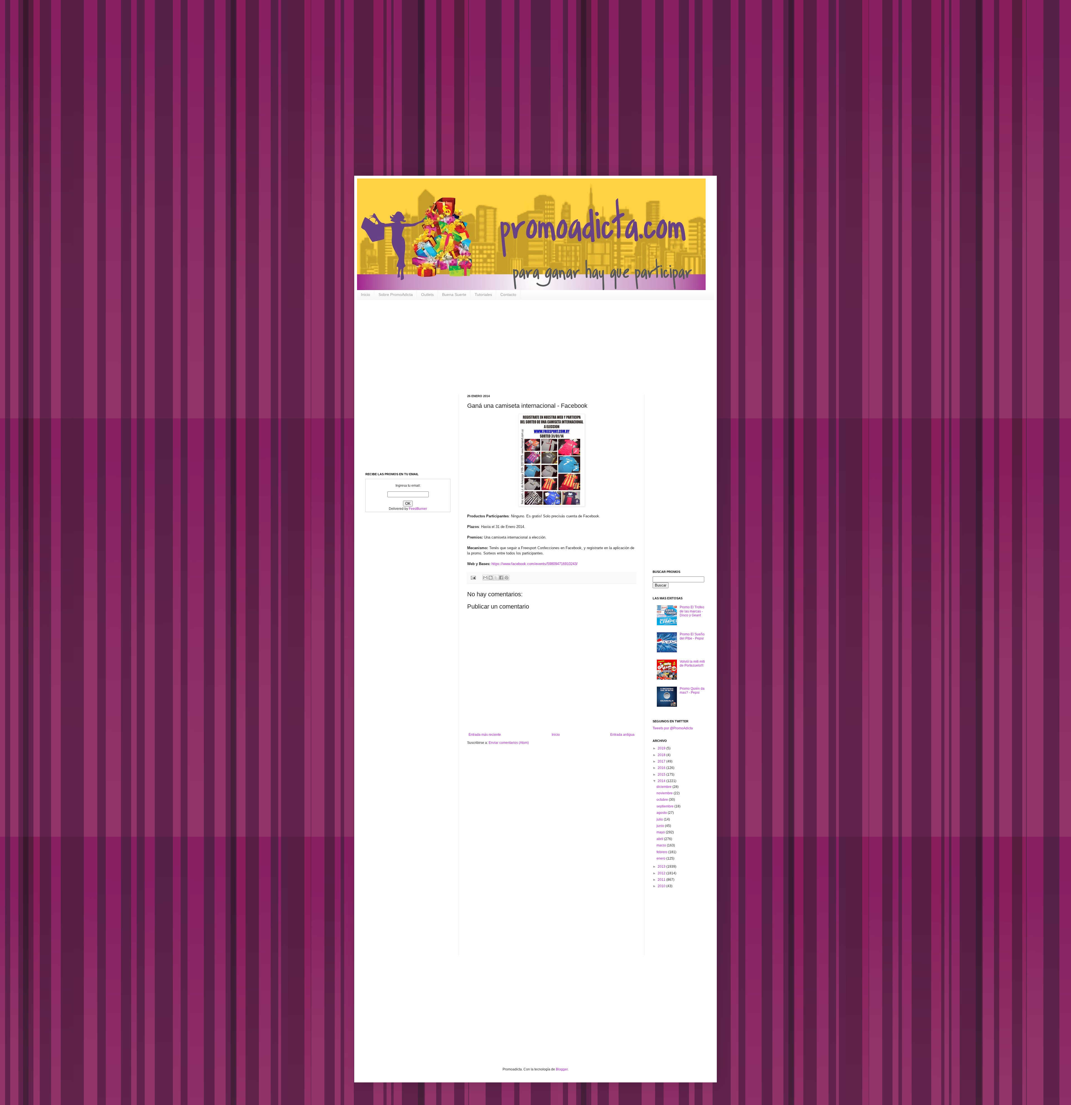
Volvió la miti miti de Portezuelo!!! (692, 663)
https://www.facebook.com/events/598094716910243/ (534, 564)
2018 (662, 755)
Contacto (508, 294)
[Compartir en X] (496, 577)
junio (661, 826)
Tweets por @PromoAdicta (673, 728)
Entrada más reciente (485, 735)
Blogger (562, 1069)
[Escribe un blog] (490, 577)
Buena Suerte (454, 294)
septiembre (665, 806)
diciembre (664, 787)
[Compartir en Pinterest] (506, 577)
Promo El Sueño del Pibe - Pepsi (692, 636)
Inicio (365, 294)
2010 (662, 886)
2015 (662, 774)
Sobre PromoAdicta (395, 294)
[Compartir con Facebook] (501, 577)
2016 (662, 768)
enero (661, 858)
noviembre (665, 793)
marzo (662, 845)
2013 (662, 866)
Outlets (427, 294)
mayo (661, 832)
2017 (662, 761)
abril (660, 839)
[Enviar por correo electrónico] (485, 577)
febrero (662, 852)
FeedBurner (418, 509)
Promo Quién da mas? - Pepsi (692, 690)
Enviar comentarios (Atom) (509, 743)
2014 (662, 781)
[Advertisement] (178, 92)
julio (660, 819)
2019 (662, 748)
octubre (663, 800)
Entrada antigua (622, 735)
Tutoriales (483, 294)
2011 (662, 880)
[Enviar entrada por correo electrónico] (473, 577)
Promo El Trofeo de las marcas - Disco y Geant (692, 611)
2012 (662, 873)
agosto (662, 813)
